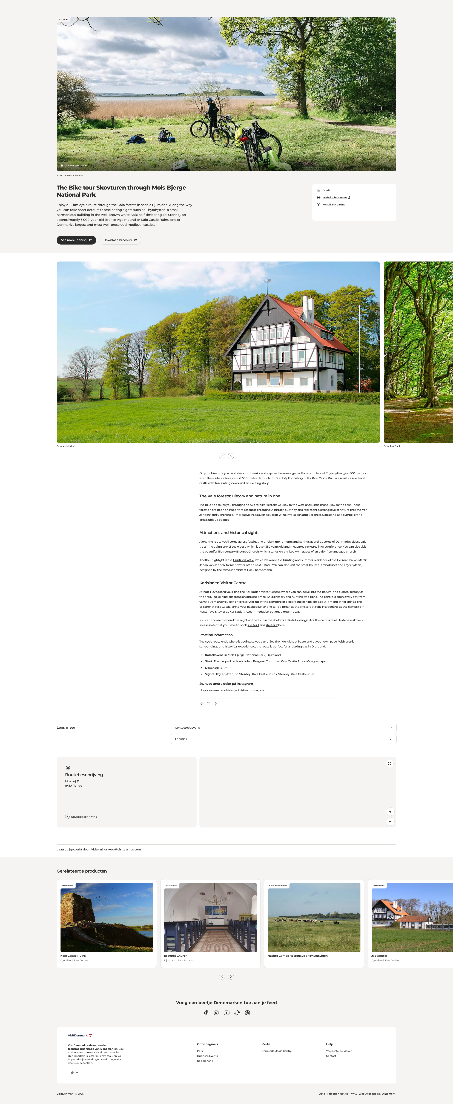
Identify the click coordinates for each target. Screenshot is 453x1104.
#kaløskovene (209, 690)
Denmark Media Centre (277, 1051)
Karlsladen (244, 661)
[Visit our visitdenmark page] (226, 1013)
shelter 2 (271, 625)
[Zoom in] (390, 811)
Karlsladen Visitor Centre (263, 592)
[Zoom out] (390, 821)
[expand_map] (390, 763)
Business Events (207, 1055)
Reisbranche (205, 1060)
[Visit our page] (216, 1013)
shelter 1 (253, 625)
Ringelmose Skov (323, 505)
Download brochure (118, 240)
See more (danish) (74, 240)
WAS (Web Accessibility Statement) (373, 1093)
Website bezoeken (335, 197)
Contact (331, 1055)
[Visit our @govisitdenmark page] (237, 1013)
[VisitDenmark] (80, 1035)
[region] (297, 792)
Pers (200, 1051)
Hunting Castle (243, 560)
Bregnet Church (247, 551)
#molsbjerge (228, 690)
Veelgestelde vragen (339, 1051)
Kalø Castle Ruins (293, 661)
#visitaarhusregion (251, 690)
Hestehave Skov (277, 505)
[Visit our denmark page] (206, 1013)
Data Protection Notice (333, 1093)
